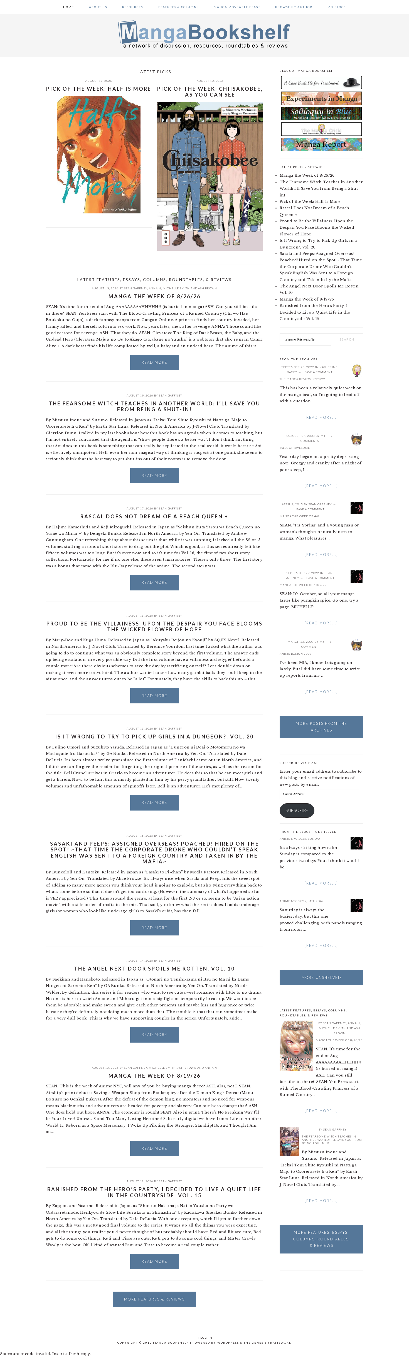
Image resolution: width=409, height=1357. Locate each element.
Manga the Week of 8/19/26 (155, 1076)
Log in (206, 1337)
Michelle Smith (176, 288)
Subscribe (297, 810)
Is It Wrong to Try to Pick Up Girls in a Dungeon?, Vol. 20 (154, 736)
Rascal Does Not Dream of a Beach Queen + (154, 516)
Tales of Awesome (295, 447)
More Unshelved (321, 977)
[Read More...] (321, 417)
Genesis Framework (272, 1342)
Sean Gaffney (135, 288)
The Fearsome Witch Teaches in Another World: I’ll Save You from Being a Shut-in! (154, 406)
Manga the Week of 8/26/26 (155, 296)
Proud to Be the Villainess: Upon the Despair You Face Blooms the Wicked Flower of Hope (154, 626)
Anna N (155, 288)
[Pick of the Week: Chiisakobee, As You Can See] (210, 177)
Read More (154, 362)
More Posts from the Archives (321, 726)
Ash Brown (207, 288)
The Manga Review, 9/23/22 (302, 379)
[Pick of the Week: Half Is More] (99, 155)
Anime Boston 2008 (296, 653)
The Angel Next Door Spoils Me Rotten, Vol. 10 (154, 969)
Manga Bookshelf (204, 34)
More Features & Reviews (154, 1299)
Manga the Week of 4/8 (299, 516)
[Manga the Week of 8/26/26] (296, 1047)
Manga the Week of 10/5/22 (303, 585)
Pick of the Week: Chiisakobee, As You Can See (210, 92)
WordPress (228, 1342)
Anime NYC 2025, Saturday (302, 901)
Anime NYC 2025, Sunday (300, 838)
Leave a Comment (317, 372)
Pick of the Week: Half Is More (98, 89)
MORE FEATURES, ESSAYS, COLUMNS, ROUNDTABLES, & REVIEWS (321, 1239)
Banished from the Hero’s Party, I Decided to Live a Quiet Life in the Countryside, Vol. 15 (154, 1192)
